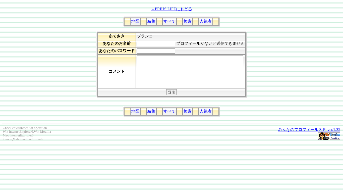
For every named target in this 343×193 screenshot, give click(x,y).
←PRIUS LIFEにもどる (171, 9)
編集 (151, 21)
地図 (135, 21)
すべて (169, 21)
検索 (188, 21)
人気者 (206, 21)
